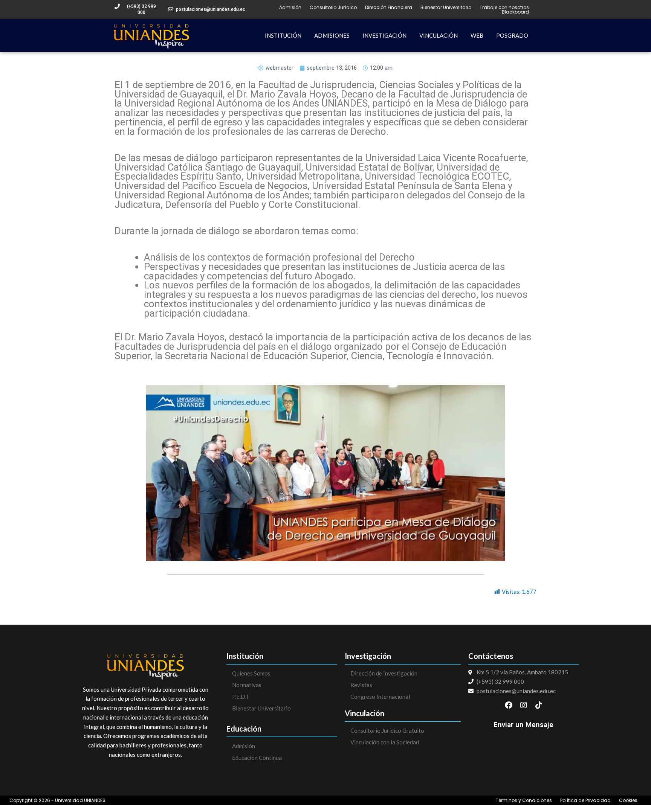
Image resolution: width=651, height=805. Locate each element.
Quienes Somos (251, 673)
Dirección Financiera (388, 7)
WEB (477, 35)
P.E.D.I (240, 696)
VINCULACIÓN (438, 35)
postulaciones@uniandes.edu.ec (210, 9)
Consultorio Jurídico (333, 7)
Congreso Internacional (380, 696)
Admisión (290, 7)
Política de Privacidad (585, 800)
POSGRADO (512, 35)
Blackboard (515, 12)
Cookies (628, 800)
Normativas (246, 685)
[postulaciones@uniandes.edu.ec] (170, 9)
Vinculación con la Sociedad (384, 742)
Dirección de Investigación (383, 673)
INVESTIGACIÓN (384, 35)
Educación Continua (257, 757)
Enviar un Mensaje (523, 724)
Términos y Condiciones (524, 800)
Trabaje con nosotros (504, 7)
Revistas (361, 685)
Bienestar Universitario (445, 7)
